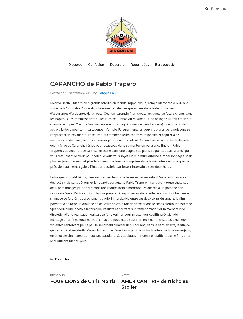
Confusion (96, 65)
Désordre (117, 65)
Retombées (140, 65)
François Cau (106, 93)
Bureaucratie (165, 65)
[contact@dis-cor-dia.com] (224, 8)
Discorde (75, 65)
